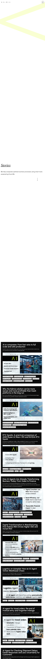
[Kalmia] (6, 2)
